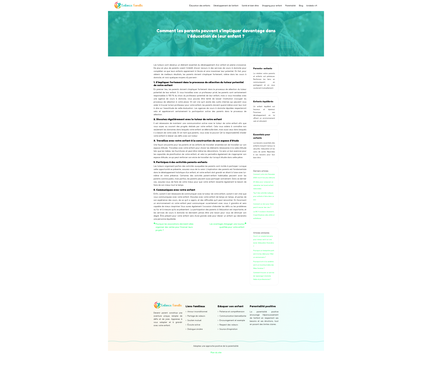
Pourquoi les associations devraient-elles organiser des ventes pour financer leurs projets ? (174, 227)
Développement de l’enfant (226, 5)
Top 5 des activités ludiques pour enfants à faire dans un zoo (263, 196)
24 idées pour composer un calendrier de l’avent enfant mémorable (263, 185)
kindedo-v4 (311, 5)
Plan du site (216, 352)
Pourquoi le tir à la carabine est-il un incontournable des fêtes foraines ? (263, 265)
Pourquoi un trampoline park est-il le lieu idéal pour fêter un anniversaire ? (263, 253)
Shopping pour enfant (272, 5)
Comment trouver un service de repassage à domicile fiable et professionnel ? (263, 276)
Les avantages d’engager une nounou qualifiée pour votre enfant (227, 225)
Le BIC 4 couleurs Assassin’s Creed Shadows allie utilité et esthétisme (263, 215)
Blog (301, 5)
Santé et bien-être (250, 5)
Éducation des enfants (199, 5)
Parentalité (290, 5)
